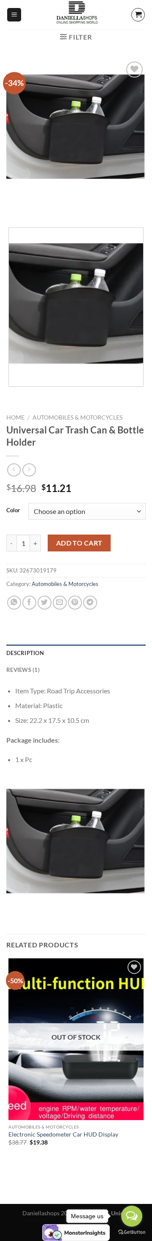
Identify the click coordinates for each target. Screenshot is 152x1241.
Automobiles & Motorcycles (77, 417)
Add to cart (79, 543)
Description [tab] (25, 653)
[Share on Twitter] (45, 603)
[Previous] (14, 206)
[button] (14, 15)
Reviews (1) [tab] (23, 669)
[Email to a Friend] (60, 603)
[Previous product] (28, 469)
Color (13, 511)
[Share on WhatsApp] (14, 603)
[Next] (38, 206)
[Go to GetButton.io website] (131, 1232)
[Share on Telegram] (90, 603)
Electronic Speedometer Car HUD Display (63, 1134)
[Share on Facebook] (29, 603)
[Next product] (13, 469)
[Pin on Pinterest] (75, 603)
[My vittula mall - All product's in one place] (76, 14)
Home (15, 417)
